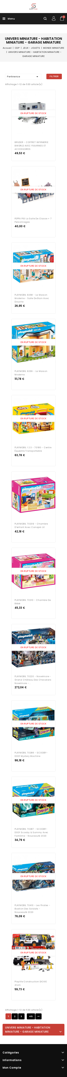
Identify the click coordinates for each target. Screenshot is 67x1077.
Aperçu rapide (30, 113)
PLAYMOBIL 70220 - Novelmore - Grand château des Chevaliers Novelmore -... (33, 680)
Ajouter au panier (37, 113)
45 (31, 1016)
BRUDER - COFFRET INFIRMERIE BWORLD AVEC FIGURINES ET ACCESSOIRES (31, 146)
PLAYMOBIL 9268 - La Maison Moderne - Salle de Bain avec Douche (32, 298)
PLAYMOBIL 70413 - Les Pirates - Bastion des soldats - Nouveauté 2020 (32, 909)
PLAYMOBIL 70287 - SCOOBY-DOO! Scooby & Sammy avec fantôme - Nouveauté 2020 (31, 832)
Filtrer (54, 76)
